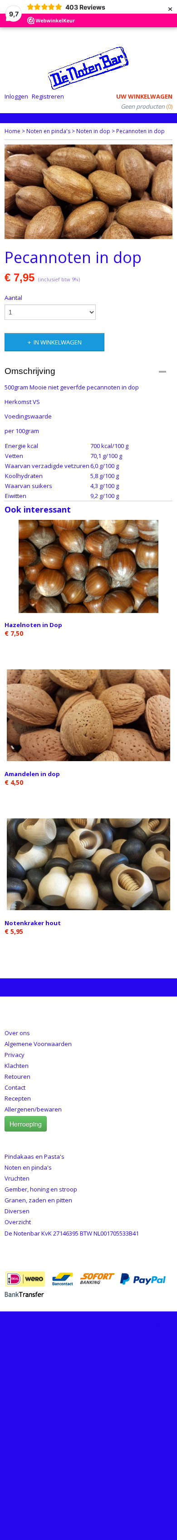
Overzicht (18, 1222)
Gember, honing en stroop (41, 1189)
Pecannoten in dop (140, 131)
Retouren (17, 1076)
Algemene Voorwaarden (38, 1044)
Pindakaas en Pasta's (34, 1156)
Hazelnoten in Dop (33, 625)
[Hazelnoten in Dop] (88, 566)
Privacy (15, 1055)
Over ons (17, 1033)
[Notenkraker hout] (88, 864)
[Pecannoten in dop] (88, 192)
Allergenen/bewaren (33, 1109)
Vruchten (17, 1178)
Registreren (48, 96)
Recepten (18, 1098)
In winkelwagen (58, 342)
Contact (15, 1087)
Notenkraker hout (33, 923)
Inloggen (16, 96)
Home (12, 131)
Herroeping (26, 1123)
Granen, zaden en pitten (38, 1200)
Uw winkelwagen (144, 96)
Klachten (17, 1066)
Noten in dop (93, 131)
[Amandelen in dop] (88, 715)
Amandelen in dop (32, 774)
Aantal (13, 298)
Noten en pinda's (48, 131)
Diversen (17, 1211)
